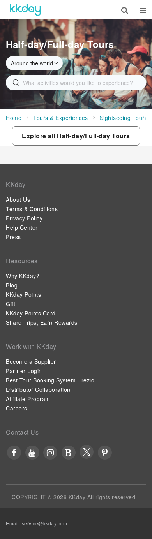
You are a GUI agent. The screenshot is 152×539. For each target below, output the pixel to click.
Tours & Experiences (60, 118)
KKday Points (23, 294)
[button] (76, 136)
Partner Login (24, 371)
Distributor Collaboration (38, 389)
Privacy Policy (24, 218)
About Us (18, 199)
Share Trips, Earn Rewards (42, 322)
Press (13, 237)
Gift (10, 304)
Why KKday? (22, 276)
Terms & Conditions (32, 209)
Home (13, 118)
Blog (12, 285)
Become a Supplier (31, 361)
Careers (16, 408)
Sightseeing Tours (124, 118)
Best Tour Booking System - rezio (50, 380)
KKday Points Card (31, 313)
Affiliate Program (28, 399)
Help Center (22, 227)
